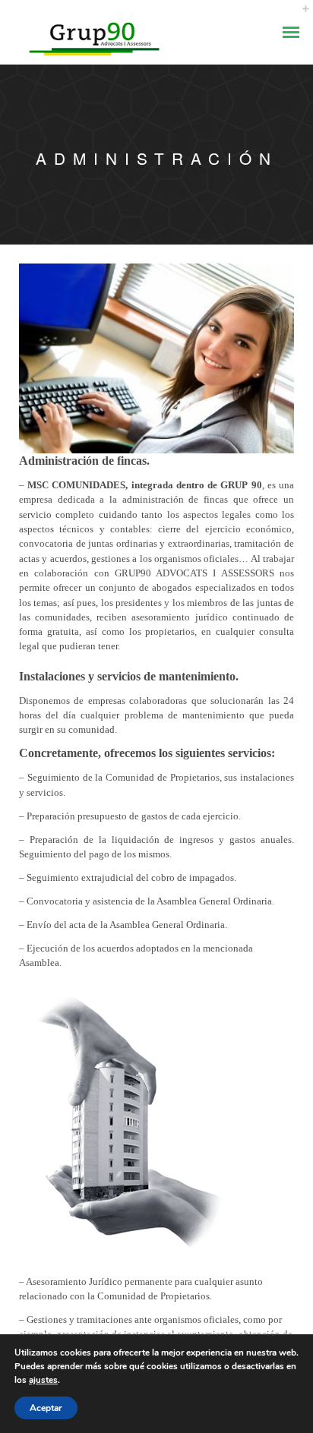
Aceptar (46, 1408)
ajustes (43, 1380)
